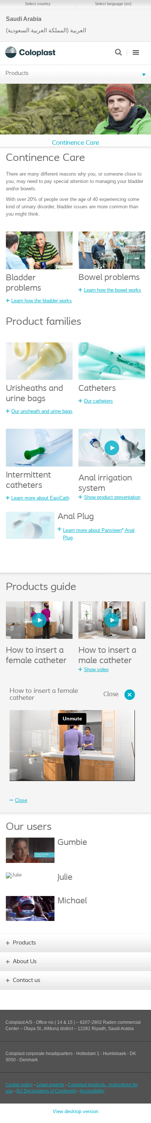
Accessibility (92, 1091)
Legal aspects (50, 1084)
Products (17, 73)
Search (118, 52)
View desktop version (75, 1111)
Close (110, 694)
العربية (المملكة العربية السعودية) (46, 30)
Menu (135, 52)
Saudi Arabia (23, 19)
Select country (38, 3)
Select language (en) (113, 3)
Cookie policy (19, 1084)
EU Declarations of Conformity (46, 1091)
